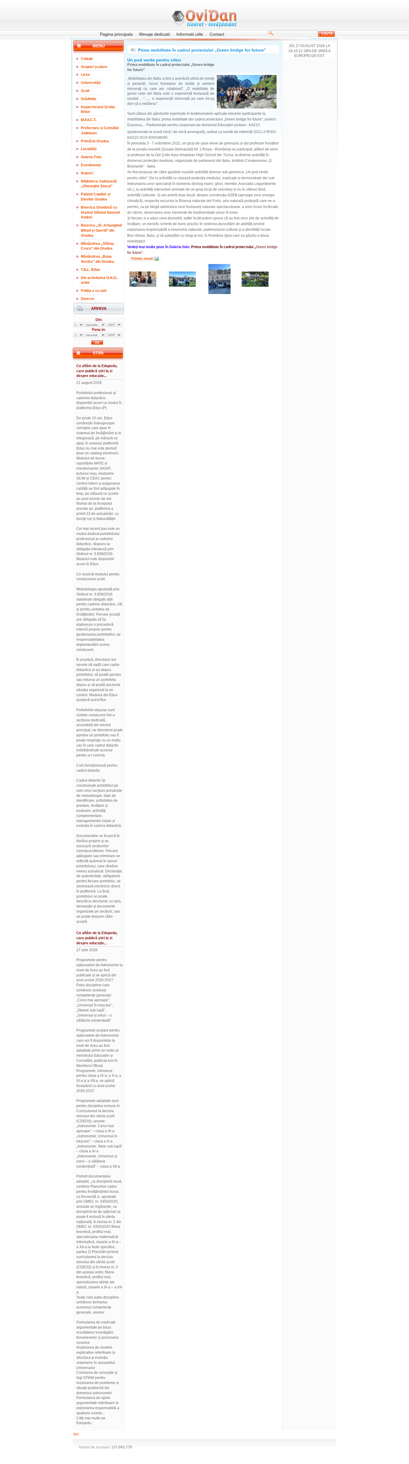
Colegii (87, 59)
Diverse (87, 299)
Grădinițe (88, 99)
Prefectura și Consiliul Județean (100, 130)
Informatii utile (189, 34)
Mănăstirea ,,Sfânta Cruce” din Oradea (97, 246)
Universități (91, 83)
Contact (217, 34)
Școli (85, 91)
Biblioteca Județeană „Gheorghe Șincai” (99, 184)
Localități (88, 149)
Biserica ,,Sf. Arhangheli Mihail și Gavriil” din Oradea (101, 230)
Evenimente (91, 165)
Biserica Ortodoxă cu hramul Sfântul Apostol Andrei (100, 212)
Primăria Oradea (95, 141)
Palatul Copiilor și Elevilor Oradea (95, 196)
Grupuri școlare (94, 67)
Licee (85, 75)
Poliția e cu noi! (94, 291)
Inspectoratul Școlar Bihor (98, 109)
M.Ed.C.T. (88, 120)
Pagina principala (116, 34)
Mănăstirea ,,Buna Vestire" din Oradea (97, 259)
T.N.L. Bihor (90, 270)
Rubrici (87, 173)
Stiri (76, 1434)
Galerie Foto (91, 157)
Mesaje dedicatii (154, 34)
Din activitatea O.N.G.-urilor (99, 280)
